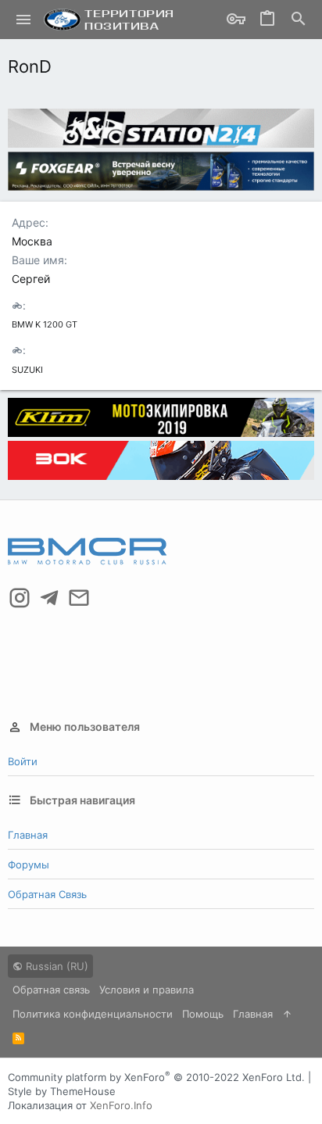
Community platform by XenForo (156, 1077)
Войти (23, 761)
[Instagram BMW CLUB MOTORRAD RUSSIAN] (19, 598)
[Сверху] (287, 1014)
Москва (32, 241)
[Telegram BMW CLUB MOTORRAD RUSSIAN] (49, 598)
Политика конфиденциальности (93, 1014)
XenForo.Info (121, 1105)
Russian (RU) (55, 966)
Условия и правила (146, 989)
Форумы (28, 864)
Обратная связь (47, 894)
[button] (24, 19)
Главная (28, 835)
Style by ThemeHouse (62, 1091)
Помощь (203, 1014)
